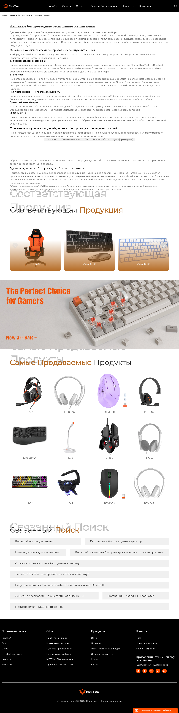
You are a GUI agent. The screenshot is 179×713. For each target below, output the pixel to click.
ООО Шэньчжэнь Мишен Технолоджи (59, 186)
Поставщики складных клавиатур (131, 596)
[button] (164, 245)
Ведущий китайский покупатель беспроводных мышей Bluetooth (60, 585)
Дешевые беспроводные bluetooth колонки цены (49, 596)
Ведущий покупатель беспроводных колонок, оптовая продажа (119, 552)
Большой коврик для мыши (34, 541)
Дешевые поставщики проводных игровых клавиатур (52, 574)
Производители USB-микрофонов (39, 606)
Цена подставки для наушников (37, 552)
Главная (5, 15)
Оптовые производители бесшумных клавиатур (48, 563)
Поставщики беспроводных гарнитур (116, 541)
